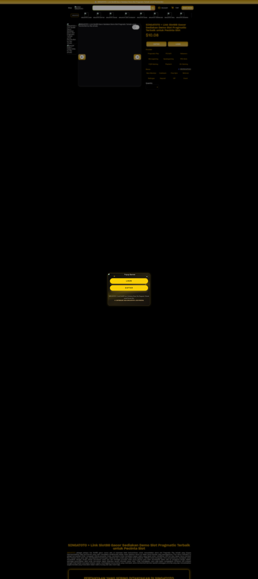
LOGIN (129, 281)
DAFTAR (129, 288)
